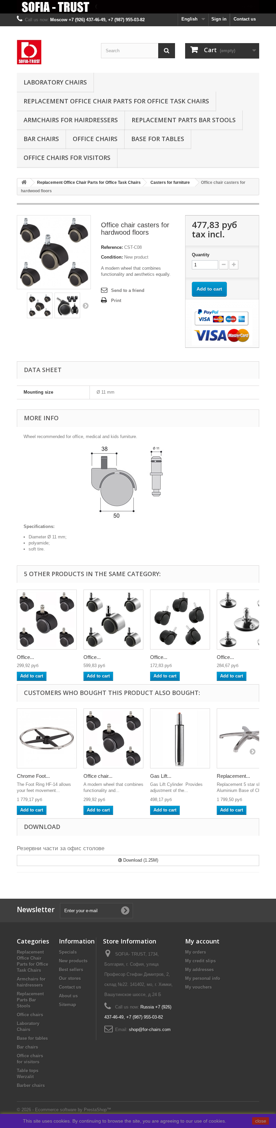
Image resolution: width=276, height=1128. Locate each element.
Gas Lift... (160, 776)
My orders (195, 952)
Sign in (219, 19)
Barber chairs (31, 1085)
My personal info (202, 978)
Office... (25, 657)
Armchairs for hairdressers (71, 120)
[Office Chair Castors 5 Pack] (113, 620)
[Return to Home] (24, 182)
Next (85, 305)
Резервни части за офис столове (60, 848)
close (260, 1121)
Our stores (70, 978)
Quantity (200, 254)
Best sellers (71, 969)
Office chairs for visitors (67, 158)
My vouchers (198, 987)
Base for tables (157, 139)
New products (73, 960)
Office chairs (95, 139)
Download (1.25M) (140, 860)
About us (68, 995)
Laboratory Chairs (55, 82)
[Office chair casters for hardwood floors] (39, 305)
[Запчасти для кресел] (54, 52)
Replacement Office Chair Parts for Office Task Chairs (116, 101)
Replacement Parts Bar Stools (184, 120)
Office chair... (97, 776)
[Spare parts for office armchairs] (138, 6)
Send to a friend (127, 290)
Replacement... (233, 776)
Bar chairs (41, 139)
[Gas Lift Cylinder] (180, 738)
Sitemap (67, 1004)
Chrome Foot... (33, 776)
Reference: (112, 247)
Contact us (245, 19)
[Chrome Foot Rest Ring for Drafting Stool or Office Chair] (47, 738)
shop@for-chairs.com (150, 1029)
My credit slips (200, 960)
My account (202, 941)
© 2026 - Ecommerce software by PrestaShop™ (64, 1109)
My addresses (199, 969)
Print (116, 300)
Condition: (112, 257)
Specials (68, 952)
